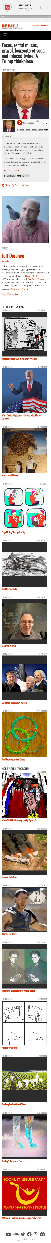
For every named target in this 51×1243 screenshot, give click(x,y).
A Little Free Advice (9, 934)
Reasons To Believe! (9, 877)
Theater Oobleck (32, 276)
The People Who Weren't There (14, 1104)
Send (27, 185)
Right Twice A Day (19, 289)
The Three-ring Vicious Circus (13, 759)
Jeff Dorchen (11, 176)
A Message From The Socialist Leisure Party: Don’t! (21, 1218)
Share (8, 185)
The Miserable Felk (9, 589)
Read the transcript (12, 170)
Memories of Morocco (10, 475)
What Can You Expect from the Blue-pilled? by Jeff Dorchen (22, 417)
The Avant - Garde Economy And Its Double (18, 990)
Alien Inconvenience (9, 1047)
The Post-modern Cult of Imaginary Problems (19, 358)
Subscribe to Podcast (40, 25)
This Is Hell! (10, 25)
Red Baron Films (35, 279)
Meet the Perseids (9, 646)
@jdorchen (6, 261)
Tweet (18, 185)
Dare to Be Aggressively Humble (14, 702)
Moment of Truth (23, 176)
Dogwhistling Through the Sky (13, 532)
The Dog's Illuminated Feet (12, 1161)
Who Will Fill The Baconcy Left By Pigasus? (19, 820)
